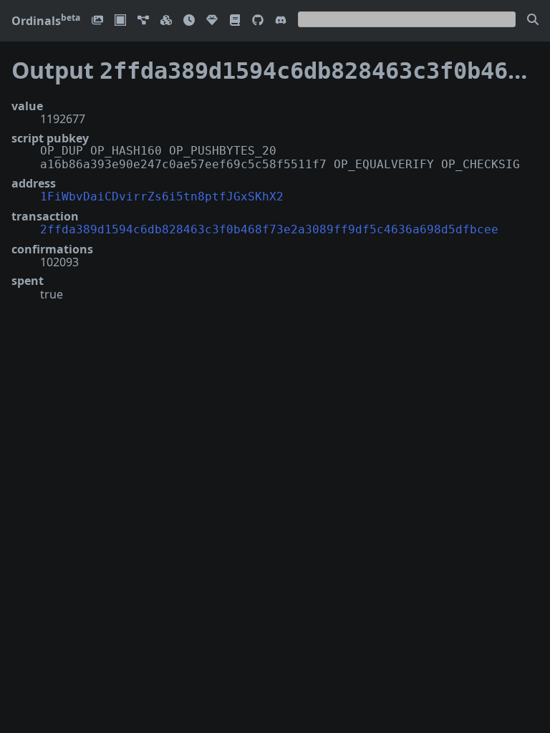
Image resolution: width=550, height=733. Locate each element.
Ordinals (45, 20)
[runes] (120, 21)
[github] (258, 21)
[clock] (189, 21)
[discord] (280, 21)
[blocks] (166, 21)
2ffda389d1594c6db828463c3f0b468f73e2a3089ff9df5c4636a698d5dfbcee (269, 229)
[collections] (143, 21)
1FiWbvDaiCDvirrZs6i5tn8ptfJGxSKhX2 (162, 196)
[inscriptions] (97, 21)
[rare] (212, 21)
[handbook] (235, 21)
